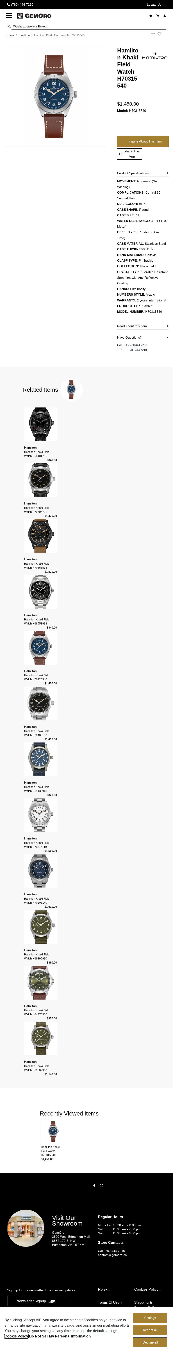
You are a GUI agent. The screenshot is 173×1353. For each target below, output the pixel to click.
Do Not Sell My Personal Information (60, 1336)
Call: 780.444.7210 (111, 1251)
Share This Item (132, 153)
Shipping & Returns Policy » (147, 1305)
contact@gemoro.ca (112, 1255)
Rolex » (104, 1289)
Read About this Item (132, 326)
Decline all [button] (150, 1342)
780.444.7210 (138, 345)
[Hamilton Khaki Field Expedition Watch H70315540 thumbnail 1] (55, 96)
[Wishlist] (151, 15)
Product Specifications (133, 173)
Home (10, 35)
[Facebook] (95, 1185)
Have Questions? (129, 337)
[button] (9, 15)
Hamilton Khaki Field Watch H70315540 (59, 35)
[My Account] (165, 15)
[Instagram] (102, 1185)
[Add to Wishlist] (161, 34)
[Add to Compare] (153, 35)
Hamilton (24, 35)
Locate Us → (156, 4)
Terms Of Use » (110, 1302)
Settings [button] (150, 1318)
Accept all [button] (150, 1330)
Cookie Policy (16, 1336)
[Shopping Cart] (158, 15)
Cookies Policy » (147, 1289)
